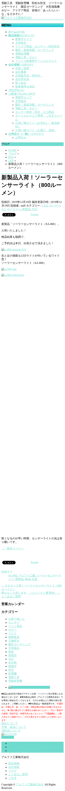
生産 (34, 579)
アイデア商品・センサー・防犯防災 (37, 46)
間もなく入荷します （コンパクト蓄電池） (30, 592)
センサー (54, 205)
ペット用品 (15, 626)
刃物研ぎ (13, 640)
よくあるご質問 (18, 774)
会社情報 (13, 767)
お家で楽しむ (16, 618)
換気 (11, 651)
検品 (28, 579)
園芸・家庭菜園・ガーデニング (34, 50)
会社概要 (20, 71)
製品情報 (13, 763)
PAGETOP (7, 737)
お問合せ (20, 137)
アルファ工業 (26, 575)
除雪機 (12, 673)
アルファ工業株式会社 (30, 784)
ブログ (12, 770)
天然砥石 (20, 42)
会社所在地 (22, 79)
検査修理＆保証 (25, 86)
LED (45, 205)
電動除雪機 (22, 53)
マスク (12, 633)
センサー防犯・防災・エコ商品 (34, 112)
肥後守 (12, 666)
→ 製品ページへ (12, 548)
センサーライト (11, 209)
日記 (34, 209)
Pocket (34, 214)
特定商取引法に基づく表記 (25, 750)
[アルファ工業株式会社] (16, 17)
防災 (11, 669)
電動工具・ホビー (26, 57)
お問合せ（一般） (19, 747)
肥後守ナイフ (23, 39)
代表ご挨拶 (22, 68)
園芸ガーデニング (19, 644)
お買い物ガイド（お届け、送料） (36, 130)
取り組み (20, 82)
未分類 (12, 662)
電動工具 (13, 677)
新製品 (26, 209)
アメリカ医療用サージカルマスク (36, 61)
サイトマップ (16, 743)
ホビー (12, 629)
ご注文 (12, 778)
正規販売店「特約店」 (29, 75)
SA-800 (12, 575)
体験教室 (13, 637)
